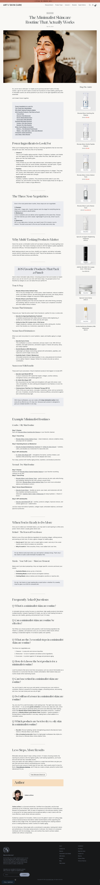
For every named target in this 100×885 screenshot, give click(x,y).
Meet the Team (81, 851)
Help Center (62, 863)
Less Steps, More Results (22, 134)
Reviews (61, 858)
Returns (61, 851)
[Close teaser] (15, 880)
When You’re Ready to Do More (24, 127)
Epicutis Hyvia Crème (86, 298)
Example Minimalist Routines (23, 121)
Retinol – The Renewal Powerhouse (27, 129)
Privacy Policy (81, 858)
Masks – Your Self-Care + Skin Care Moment (30, 130)
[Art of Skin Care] (12, 5)
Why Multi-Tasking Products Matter (25, 110)
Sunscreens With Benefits (24, 119)
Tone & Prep (20, 114)
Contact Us (62, 848)
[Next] (67, 1)
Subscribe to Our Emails (65, 853)
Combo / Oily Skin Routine (24, 123)
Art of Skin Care (49, 879)
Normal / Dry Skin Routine (24, 125)
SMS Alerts (62, 856)
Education (50, 13)
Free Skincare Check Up (38, 774)
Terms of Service (82, 860)
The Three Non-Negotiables (23, 108)
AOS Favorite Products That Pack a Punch (27, 112)
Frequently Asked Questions (23, 132)
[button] (8, 882)
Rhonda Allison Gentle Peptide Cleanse (31, 471)
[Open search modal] (89, 5)
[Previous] (32, 1)
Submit (25, 874)
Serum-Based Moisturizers (24, 117)
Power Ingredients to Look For (24, 106)
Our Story (80, 848)
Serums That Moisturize (24, 116)
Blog (60, 860)
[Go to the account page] (92, 5)
